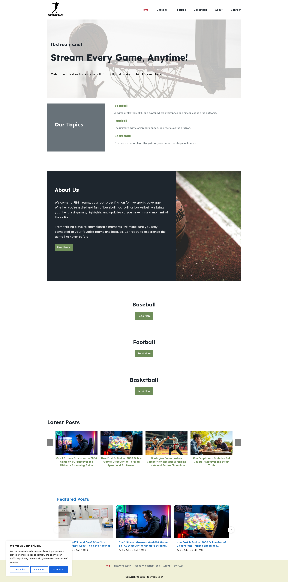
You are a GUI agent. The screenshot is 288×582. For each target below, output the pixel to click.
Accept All (58, 569)
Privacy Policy (122, 566)
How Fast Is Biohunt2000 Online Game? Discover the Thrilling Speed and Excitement (121, 462)
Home (144, 9)
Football (181, 9)
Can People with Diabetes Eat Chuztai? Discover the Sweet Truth (211, 462)
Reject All (39, 569)
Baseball (162, 9)
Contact (236, 9)
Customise (19, 569)
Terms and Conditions (147, 566)
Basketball (200, 9)
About (219, 9)
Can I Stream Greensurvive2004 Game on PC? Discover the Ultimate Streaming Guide (76, 462)
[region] (39, 558)
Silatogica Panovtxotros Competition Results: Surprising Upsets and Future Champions (166, 462)
